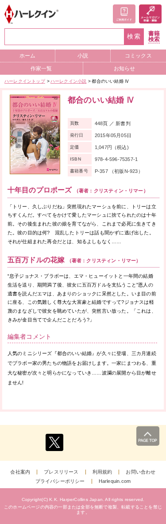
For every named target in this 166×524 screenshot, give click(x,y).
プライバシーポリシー (60, 481)
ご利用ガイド (124, 13)
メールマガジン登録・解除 (150, 13)
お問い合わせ (140, 472)
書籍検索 (154, 36)
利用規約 (102, 472)
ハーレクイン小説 (68, 81)
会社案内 (20, 472)
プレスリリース (61, 472)
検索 (134, 36)
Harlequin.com (115, 481)
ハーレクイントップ (24, 81)
